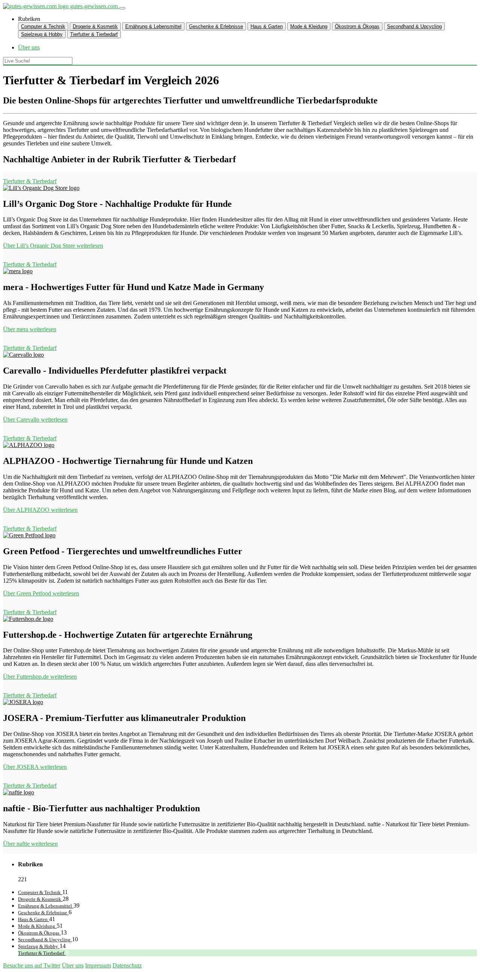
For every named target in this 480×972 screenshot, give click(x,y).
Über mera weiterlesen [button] (29, 329)
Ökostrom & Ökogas (357, 26)
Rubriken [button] (29, 19)
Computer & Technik (43, 26)
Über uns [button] (29, 47)
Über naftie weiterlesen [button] (30, 843)
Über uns (73, 965)
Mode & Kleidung (308, 26)
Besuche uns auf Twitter (31, 965)
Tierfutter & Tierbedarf (94, 34)
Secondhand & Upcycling (414, 26)
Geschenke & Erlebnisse (216, 26)
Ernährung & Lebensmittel (153, 26)
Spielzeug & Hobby (42, 34)
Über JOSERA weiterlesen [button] (35, 767)
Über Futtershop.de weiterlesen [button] (40, 676)
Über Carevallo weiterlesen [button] (35, 419)
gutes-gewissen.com (94, 6)
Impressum (98, 965)
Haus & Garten (266, 26)
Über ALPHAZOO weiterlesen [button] (40, 510)
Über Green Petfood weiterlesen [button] (41, 593)
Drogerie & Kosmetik (95, 26)
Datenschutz (127, 965)
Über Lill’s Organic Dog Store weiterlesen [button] (53, 245)
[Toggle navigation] (122, 8)
